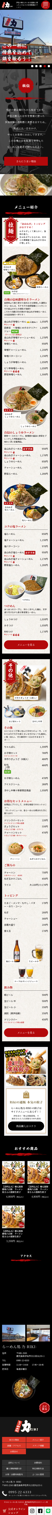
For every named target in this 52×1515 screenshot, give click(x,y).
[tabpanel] (26, 37)
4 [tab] (45, 66)
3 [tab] (41, 66)
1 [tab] (32, 66)
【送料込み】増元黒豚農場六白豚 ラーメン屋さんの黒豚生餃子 (12, 1189)
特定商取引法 (38, 1468)
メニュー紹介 (38, 1439)
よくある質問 (38, 1474)
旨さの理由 (14, 1439)
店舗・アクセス (14, 1445)
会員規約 (38, 1462)
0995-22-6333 (22, 1360)
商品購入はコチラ (26, 1126)
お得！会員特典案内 (14, 1474)
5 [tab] (49, 66)
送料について (14, 1462)
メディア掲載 (38, 1445)
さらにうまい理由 (26, 161)
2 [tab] (36, 66)
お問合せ (14, 1451)
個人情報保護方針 (14, 1468)
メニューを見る (26, 644)
